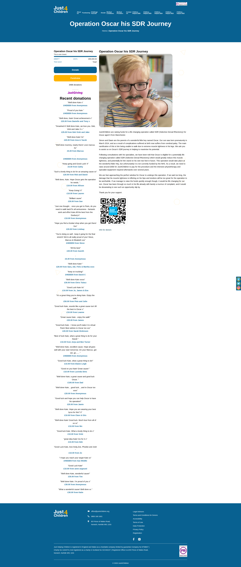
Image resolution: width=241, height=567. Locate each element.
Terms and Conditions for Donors (145, 515)
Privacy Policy (138, 529)
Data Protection (139, 526)
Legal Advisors (138, 512)
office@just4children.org (100, 511)
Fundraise (75, 78)
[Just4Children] (61, 9)
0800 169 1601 (96, 516)
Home (104, 31)
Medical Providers (120, 12)
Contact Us (128, 12)
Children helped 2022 (181, 12)
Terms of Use (138, 522)
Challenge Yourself (94, 12)
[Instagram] (238, 288)
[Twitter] (238, 283)
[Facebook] (238, 279)
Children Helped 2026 (136, 12)
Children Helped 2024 (158, 12)
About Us (79, 12)
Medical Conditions (110, 12)
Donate (103, 13)
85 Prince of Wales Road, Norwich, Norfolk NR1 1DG (101, 523)
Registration (137, 533)
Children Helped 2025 (147, 12)
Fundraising (86, 13)
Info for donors (105, 230)
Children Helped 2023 (170, 12)
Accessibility (137, 519)
